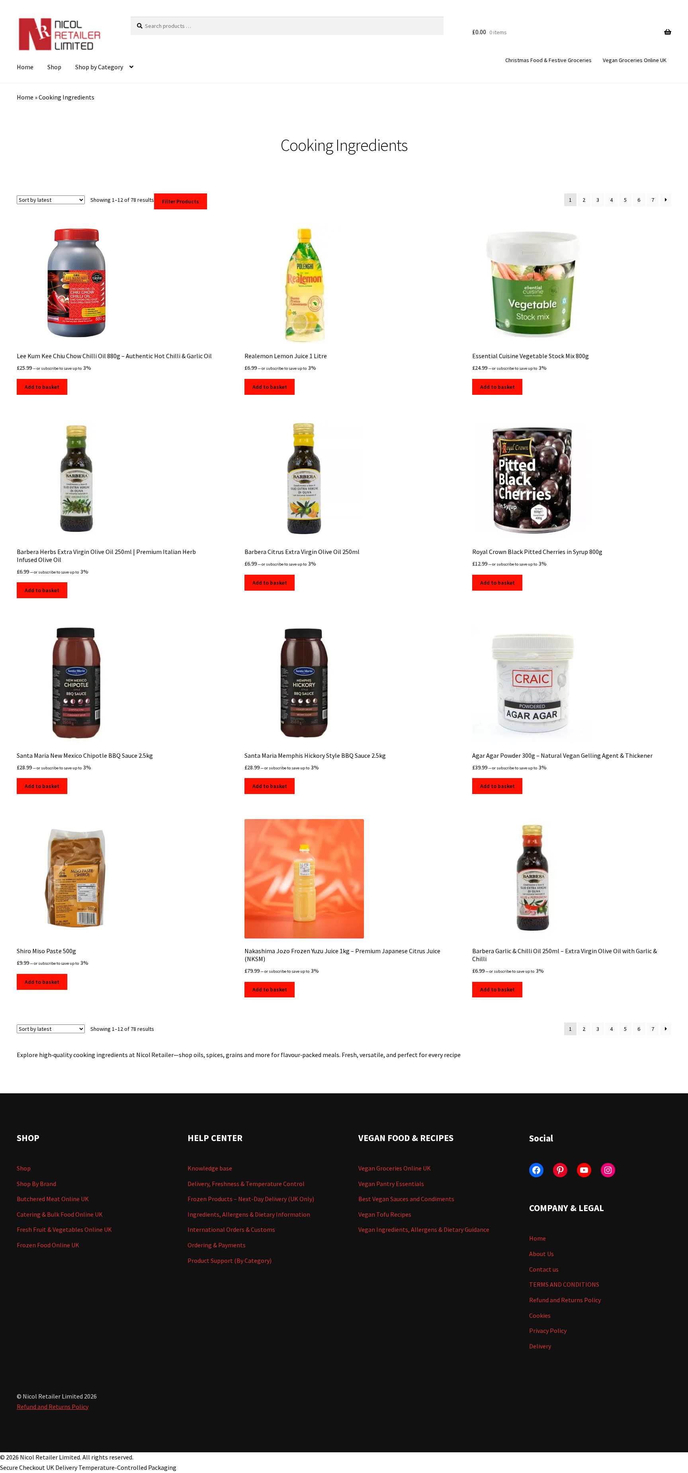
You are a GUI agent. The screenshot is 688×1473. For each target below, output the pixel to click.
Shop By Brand (36, 1184)
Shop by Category (99, 67)
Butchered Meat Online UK (53, 1199)
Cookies (540, 1315)
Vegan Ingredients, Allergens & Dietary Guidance (423, 1229)
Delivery (540, 1346)
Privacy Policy (548, 1330)
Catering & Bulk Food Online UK (60, 1214)
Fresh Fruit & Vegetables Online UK (64, 1229)
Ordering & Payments (217, 1245)
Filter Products (180, 201)
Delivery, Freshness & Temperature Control (246, 1184)
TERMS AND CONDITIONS (564, 1284)
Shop (54, 67)
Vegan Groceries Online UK (634, 60)
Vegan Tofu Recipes (384, 1214)
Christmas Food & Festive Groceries (548, 60)
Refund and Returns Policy (565, 1300)
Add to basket (42, 386)
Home (25, 67)
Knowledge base (210, 1168)
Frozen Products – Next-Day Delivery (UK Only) (251, 1199)
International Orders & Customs (231, 1229)
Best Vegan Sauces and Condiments (406, 1199)
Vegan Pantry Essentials (391, 1184)
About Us (541, 1254)
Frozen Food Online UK (48, 1245)
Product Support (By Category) (230, 1260)
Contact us (544, 1269)
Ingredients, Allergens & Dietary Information (249, 1214)
